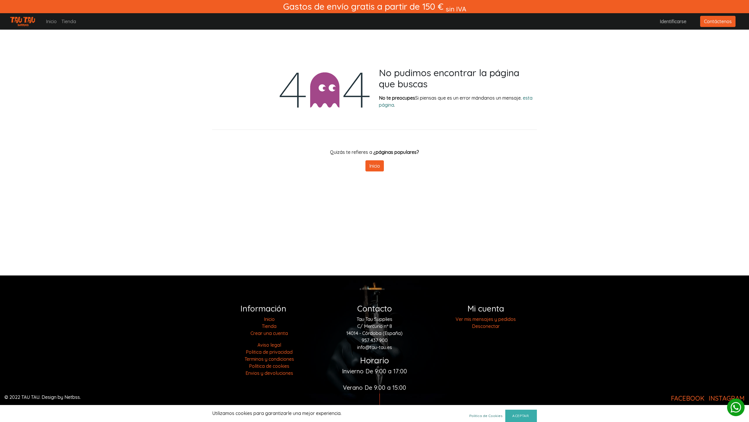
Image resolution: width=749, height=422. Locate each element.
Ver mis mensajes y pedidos (486, 319)
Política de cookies (269, 366)
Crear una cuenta (269, 333)
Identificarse (673, 21)
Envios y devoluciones (269, 373)
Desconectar (486, 326)
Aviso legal (269, 345)
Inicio (374, 166)
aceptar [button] (521, 416)
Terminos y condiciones (269, 359)
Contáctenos (718, 21)
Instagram (727, 398)
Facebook (688, 398)
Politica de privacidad (269, 352)
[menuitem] (51, 21)
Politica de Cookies (485, 416)
